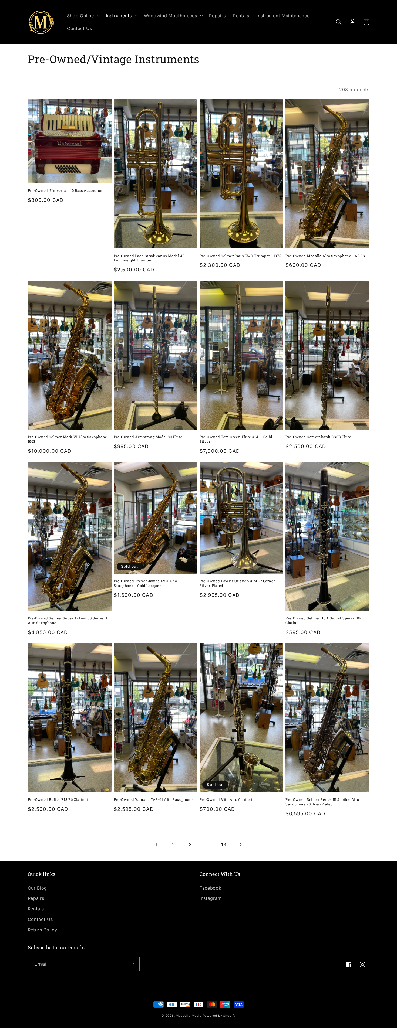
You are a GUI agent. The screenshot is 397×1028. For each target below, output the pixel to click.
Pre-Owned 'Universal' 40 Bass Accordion (65, 190)
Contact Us (40, 919)
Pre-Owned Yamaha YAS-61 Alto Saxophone (153, 799)
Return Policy (42, 929)
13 (223, 844)
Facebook (210, 888)
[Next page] (240, 845)
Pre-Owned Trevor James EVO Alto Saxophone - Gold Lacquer (145, 583)
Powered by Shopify (219, 1015)
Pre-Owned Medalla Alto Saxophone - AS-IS (325, 256)
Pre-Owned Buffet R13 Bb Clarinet (58, 799)
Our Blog (37, 888)
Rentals (36, 908)
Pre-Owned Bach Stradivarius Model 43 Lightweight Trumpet (149, 258)
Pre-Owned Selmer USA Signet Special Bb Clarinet (323, 620)
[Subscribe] (132, 964)
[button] (82, 15)
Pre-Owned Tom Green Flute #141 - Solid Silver (236, 439)
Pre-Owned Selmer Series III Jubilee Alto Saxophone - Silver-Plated (322, 801)
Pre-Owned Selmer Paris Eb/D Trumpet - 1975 (240, 256)
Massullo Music (188, 1015)
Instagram (210, 898)
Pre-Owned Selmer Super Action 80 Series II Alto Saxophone (67, 620)
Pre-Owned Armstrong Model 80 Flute (148, 437)
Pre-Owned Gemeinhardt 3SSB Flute (318, 437)
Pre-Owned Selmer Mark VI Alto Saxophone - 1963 (69, 439)
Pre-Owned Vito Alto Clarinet (226, 799)
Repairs (36, 898)
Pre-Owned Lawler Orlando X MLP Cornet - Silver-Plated (238, 583)
